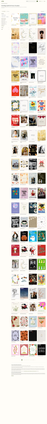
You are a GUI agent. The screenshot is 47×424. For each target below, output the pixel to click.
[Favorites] (42, 1)
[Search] (37, 1)
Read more (12, 375)
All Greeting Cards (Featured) (4, 3)
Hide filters (4, 11)
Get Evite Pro (40, 1)
